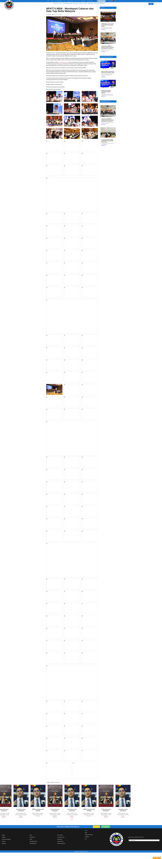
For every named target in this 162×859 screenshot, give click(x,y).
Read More (21, 817)
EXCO (86, 830)
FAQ (86, 838)
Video (92, 3)
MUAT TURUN (60, 835)
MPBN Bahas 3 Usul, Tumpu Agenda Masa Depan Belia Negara (107, 25)
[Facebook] (109, 1)
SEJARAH (87, 836)
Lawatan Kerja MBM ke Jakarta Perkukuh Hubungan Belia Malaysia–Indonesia (107, 47)
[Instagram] (113, 1)
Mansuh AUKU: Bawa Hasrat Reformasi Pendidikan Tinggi (107, 72)
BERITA (3, 835)
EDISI (31, 835)
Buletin (80, 3)
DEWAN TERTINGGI (89, 834)
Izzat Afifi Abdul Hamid (63, 62)
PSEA (101, 3)
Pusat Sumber (85, 3)
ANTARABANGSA (33, 843)
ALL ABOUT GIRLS (60, 837)
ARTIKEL (3, 841)
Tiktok (103, 3)
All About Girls (96, 3)
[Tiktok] (115, 1)
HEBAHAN (4, 843)
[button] (96, 802)
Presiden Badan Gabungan (67, 3)
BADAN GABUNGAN (61, 843)
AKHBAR (3, 837)
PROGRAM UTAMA (33, 841)
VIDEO (31, 839)
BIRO (86, 832)
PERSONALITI (32, 837)
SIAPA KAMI (59, 839)
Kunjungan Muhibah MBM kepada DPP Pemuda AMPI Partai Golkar (107, 141)
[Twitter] (110, 1)
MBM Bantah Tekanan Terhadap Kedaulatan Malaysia (106, 91)
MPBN (89, 3)
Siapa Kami (56, 3)
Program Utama (76, 3)
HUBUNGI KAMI (60, 841)
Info (60, 3)
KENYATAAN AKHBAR (6, 839)
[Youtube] (112, 1)
